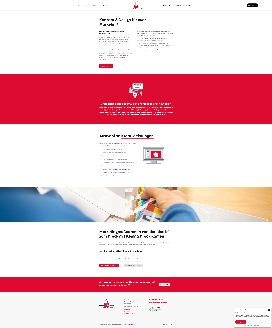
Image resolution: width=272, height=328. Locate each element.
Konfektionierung (109, 43)
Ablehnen (252, 322)
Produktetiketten (125, 169)
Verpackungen (114, 169)
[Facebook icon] (163, 324)
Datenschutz (253, 325)
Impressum (259, 325)
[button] (269, 310)
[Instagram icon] (166, 324)
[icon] (167, 324)
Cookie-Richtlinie (247, 325)
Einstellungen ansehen (264, 322)
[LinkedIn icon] (164, 324)
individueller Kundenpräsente (116, 156)
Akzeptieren (241, 322)
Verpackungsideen (121, 53)
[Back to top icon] (171, 324)
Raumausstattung (107, 159)
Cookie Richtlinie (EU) (129, 313)
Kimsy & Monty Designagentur (126, 324)
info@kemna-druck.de (159, 303)
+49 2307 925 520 (157, 300)
